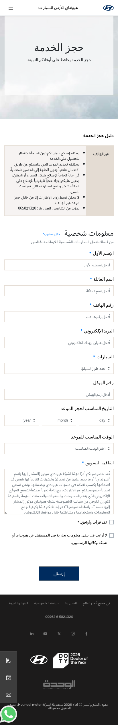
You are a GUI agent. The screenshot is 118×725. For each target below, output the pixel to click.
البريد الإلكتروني (99, 331)
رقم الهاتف (103, 305)
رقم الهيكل (103, 383)
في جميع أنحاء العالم (96, 603)
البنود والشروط (18, 603)
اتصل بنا (71, 603)
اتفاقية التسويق (99, 463)
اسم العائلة (103, 279)
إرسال (59, 573)
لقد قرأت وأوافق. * (92, 522)
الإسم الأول (103, 253)
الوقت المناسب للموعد (92, 437)
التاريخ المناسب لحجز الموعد (87, 409)
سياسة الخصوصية (46, 603)
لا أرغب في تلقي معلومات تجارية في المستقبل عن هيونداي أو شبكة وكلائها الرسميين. (59, 539)
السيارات (105, 357)
